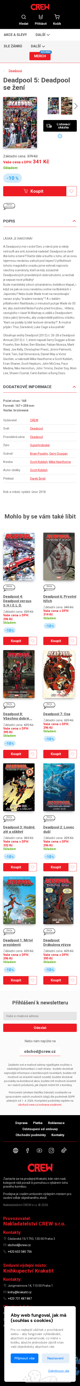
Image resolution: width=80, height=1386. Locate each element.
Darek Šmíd (37, 478)
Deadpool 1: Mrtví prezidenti (18, 942)
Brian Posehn (39, 453)
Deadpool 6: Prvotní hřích (59, 598)
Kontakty (57, 1135)
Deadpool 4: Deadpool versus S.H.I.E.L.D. (17, 601)
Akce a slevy (15, 35)
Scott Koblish (39, 462)
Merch (42, 55)
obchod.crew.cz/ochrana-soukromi (39, 1104)
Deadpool (36, 428)
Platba (37, 1123)
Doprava (21, 1123)
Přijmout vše (25, 1358)
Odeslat (40, 1028)
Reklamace (56, 1123)
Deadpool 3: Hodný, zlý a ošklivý (19, 829)
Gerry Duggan (58, 453)
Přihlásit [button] (41, 23)
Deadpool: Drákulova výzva (57, 942)
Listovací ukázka (63, 125)
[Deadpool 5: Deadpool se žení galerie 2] (67, 106)
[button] (42, 34)
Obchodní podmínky (31, 1135)
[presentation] (76, 106)
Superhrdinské (40, 445)
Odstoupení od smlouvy (40, 1129)
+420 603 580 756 (20, 1251)
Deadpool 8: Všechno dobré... (17, 716)
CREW (34, 420)
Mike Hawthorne (60, 462)
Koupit (36, 191)
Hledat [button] (23, 23)
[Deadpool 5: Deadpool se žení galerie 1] (53, 106)
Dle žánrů (13, 46)
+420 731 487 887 (20, 1298)
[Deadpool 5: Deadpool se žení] (20, 122)
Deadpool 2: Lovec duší (58, 829)
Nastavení (55, 1358)
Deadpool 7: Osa (56, 714)
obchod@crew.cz (40, 1051)
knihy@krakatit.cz (20, 1292)
